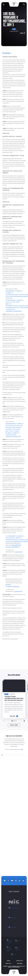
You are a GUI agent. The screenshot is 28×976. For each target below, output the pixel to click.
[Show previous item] (3, 721)
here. (22, 749)
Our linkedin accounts (23, 880)
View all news (14, 725)
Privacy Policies (19, 960)
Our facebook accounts (4, 880)
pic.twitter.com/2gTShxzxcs (13, 586)
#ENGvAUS (18, 545)
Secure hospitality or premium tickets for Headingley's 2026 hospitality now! (14, 656)
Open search (24, 4)
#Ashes (13, 545)
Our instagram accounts (15, 880)
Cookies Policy (8, 963)
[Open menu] (4, 5)
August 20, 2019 (17, 311)
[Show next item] (24, 721)
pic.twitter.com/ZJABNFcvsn (13, 547)
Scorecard (6, 53)
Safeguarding (19, 963)
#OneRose (8, 584)
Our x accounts (8, 880)
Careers (8, 960)
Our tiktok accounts (19, 880)
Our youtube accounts (12, 880)
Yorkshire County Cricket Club (14, 4)
